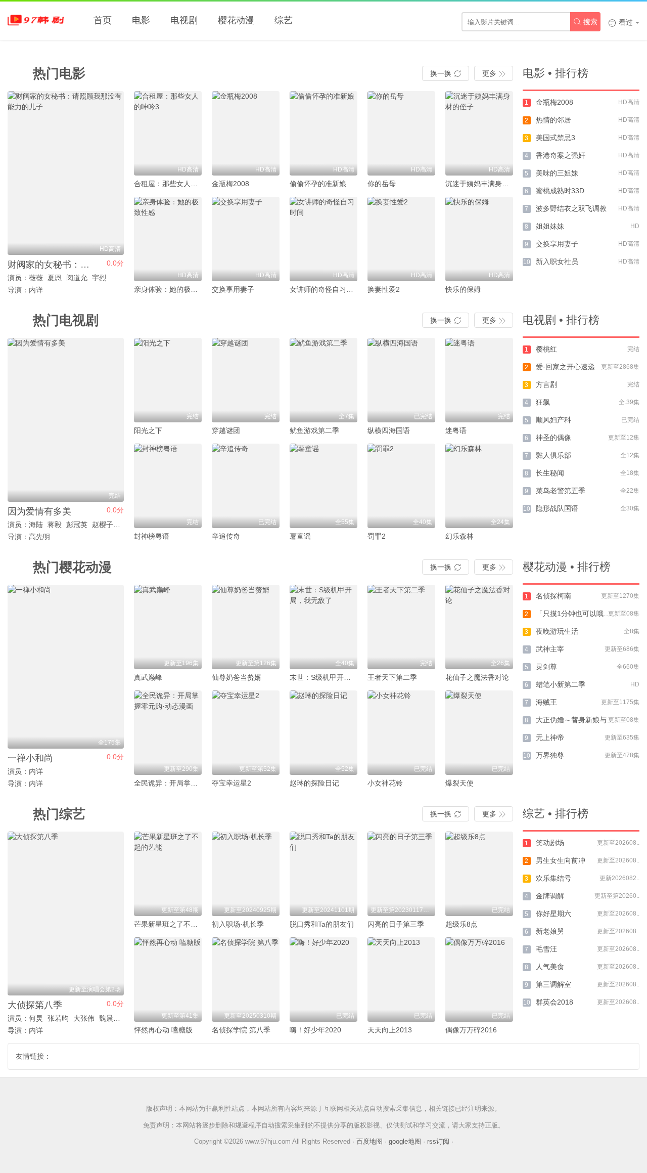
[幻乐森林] (479, 486)
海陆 (36, 524)
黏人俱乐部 (553, 455)
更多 (493, 73)
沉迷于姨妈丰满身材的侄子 (487, 184)
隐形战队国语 (557, 508)
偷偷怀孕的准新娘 (318, 184)
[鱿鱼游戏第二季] (323, 380)
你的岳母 (381, 184)
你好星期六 (553, 913)
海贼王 (546, 702)
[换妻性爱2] (401, 239)
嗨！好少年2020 (315, 1030)
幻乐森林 (459, 536)
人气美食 (550, 967)
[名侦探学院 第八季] (246, 979)
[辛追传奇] (246, 486)
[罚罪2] (401, 486)
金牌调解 (550, 896)
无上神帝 (550, 737)
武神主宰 (550, 649)
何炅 (36, 1018)
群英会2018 (554, 1002)
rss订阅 (438, 1141)
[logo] (38, 20)
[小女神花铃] (401, 732)
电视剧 (184, 20)
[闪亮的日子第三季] (401, 874)
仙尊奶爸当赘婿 (236, 677)
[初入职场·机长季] (246, 874)
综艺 (283, 20)
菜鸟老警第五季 (560, 491)
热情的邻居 (553, 120)
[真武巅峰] (168, 627)
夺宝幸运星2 (231, 783)
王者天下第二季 (392, 677)
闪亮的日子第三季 (395, 924)
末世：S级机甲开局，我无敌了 (338, 677)
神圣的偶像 (553, 437)
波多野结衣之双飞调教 (571, 208)
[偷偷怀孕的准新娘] (323, 133)
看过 (620, 22)
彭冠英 (76, 524)
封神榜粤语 (151, 536)
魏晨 (106, 1018)
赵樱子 (102, 524)
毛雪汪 (546, 949)
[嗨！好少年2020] (323, 979)
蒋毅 (55, 524)
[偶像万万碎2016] (479, 979)
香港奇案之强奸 (560, 155)
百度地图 (369, 1141)
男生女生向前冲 (560, 860)
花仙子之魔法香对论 (477, 677)
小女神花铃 (385, 783)
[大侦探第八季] (66, 913)
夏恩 (55, 278)
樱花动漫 (236, 20)
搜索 (585, 22)
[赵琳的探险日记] (323, 732)
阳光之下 (148, 430)
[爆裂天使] (479, 732)
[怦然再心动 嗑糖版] (168, 979)
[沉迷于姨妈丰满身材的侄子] (479, 133)
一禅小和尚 (30, 758)
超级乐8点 (461, 924)
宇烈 (99, 278)
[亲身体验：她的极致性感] (168, 239)
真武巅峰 (148, 677)
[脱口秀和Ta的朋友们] (323, 874)
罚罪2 (376, 536)
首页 (103, 20)
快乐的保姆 (463, 289)
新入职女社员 (557, 261)
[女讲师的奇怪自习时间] (323, 239)
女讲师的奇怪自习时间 (325, 289)
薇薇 (36, 278)
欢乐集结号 (553, 878)
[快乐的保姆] (479, 239)
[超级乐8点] (479, 874)
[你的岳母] (401, 133)
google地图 (405, 1141)
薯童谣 (300, 536)
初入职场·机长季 (238, 924)
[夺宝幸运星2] (246, 732)
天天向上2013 (389, 1030)
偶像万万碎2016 (471, 1030)
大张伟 (84, 1018)
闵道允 (76, 278)
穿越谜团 (226, 430)
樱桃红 (546, 349)
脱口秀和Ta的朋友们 (322, 924)
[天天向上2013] (401, 979)
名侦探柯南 (553, 596)
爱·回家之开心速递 (565, 367)
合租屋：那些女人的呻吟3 (175, 184)
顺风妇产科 (553, 420)
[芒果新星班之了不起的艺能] (168, 874)
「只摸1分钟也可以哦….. (575, 614)
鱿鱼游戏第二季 (314, 430)
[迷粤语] (479, 380)
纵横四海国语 (388, 430)
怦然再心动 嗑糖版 (163, 1030)
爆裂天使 (459, 783)
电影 (141, 20)
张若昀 (58, 1018)
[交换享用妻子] (246, 239)
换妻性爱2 (383, 289)
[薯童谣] (323, 486)
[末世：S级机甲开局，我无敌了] (323, 627)
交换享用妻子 (233, 289)
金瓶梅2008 (230, 184)
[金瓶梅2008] (246, 133)
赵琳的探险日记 (314, 783)
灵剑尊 (546, 667)
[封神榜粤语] (168, 486)
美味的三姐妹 (557, 173)
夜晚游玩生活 (557, 631)
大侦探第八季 (35, 1005)
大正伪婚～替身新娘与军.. (577, 720)
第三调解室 (553, 984)
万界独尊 (550, 755)
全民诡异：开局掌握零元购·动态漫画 (192, 783)
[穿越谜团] (246, 380)
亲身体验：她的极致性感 (173, 289)
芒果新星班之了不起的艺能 (176, 924)
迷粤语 (456, 430)
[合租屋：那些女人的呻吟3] (168, 133)
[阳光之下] (168, 380)
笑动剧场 (550, 843)
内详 (36, 771)
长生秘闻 (550, 473)
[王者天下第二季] (401, 627)
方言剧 (546, 384)
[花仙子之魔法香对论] (479, 627)
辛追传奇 (226, 536)
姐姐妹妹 (550, 226)
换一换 (445, 73)
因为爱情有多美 (39, 511)
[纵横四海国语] (401, 380)
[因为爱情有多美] (66, 420)
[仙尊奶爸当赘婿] (246, 627)
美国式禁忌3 (555, 138)
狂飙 (543, 402)
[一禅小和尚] (66, 667)
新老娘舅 (550, 931)
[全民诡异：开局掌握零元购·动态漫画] (168, 732)
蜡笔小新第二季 (560, 684)
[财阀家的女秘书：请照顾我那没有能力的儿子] (66, 173)
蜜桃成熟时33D (560, 191)
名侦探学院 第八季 (241, 1030)
